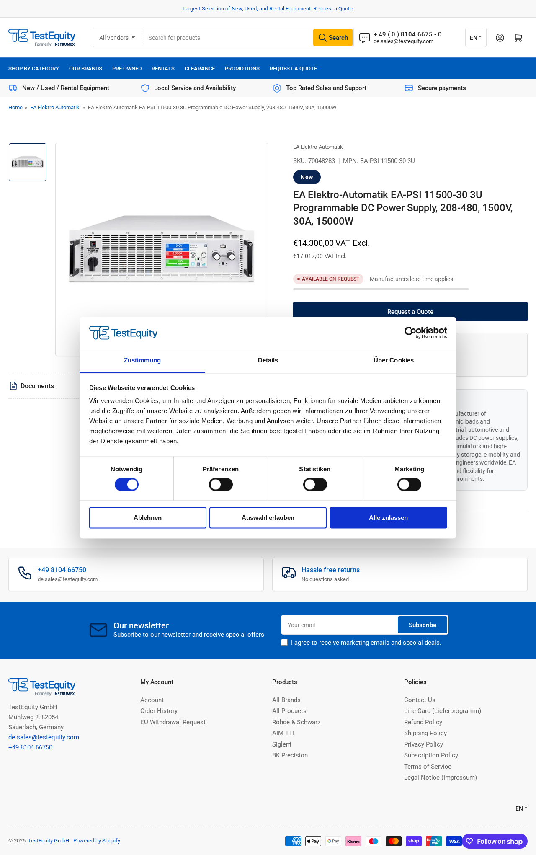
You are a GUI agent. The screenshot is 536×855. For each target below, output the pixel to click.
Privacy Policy (423, 744)
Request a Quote (293, 68)
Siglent (281, 744)
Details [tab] (268, 360)
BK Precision (290, 755)
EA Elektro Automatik (55, 107)
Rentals (163, 68)
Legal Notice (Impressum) (440, 777)
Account (152, 700)
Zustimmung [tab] (142, 360)
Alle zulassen (388, 518)
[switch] (221, 484)
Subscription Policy (431, 755)
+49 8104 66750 (30, 747)
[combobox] (248, 37)
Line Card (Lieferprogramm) (442, 711)
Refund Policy (423, 722)
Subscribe (422, 625)
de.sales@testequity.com (403, 41)
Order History (159, 711)
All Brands (286, 700)
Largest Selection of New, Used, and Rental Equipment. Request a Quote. (268, 8)
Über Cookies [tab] (394, 360)
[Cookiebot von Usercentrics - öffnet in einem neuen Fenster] (410, 332)
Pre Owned (127, 68)
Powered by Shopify (96, 840)
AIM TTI (283, 733)
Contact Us (420, 700)
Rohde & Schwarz (296, 722)
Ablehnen (148, 518)
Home (15, 107)
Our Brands (85, 68)
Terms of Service (427, 766)
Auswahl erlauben (268, 518)
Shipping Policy (425, 733)
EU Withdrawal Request (173, 722)
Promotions (242, 68)
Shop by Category (33, 68)
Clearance (200, 68)
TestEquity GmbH (48, 840)
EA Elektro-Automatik (318, 147)
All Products (289, 711)
